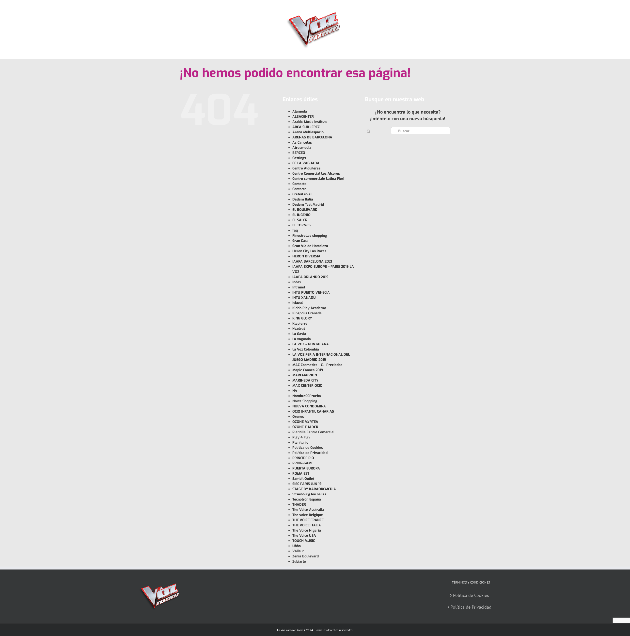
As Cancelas (302, 142)
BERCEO (298, 153)
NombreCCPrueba (306, 396)
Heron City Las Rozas (309, 251)
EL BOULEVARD (304, 209)
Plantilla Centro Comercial (313, 432)
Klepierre (299, 323)
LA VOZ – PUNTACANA (310, 344)
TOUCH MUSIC (303, 540)
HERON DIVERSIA (306, 256)
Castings (299, 158)
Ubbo (296, 546)
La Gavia (299, 334)
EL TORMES (301, 225)
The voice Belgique (307, 515)
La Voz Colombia (305, 349)
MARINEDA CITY (305, 380)
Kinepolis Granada (307, 313)
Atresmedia (301, 147)
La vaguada (301, 339)
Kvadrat (298, 328)
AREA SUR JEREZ (306, 127)
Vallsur (298, 551)
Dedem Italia (302, 199)
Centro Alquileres (306, 168)
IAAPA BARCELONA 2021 (312, 261)
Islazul (297, 303)
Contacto (299, 184)
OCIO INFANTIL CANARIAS (313, 411)
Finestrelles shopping (309, 235)
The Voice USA (304, 535)
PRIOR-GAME (302, 463)
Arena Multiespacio (308, 132)
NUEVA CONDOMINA (309, 406)
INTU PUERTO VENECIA (311, 292)
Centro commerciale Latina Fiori (318, 178)
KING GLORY (302, 318)
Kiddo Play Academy (309, 308)
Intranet (298, 287)
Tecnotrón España (306, 499)
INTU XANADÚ (304, 297)
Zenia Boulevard (305, 556)
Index (296, 282)
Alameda (299, 111)
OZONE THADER (305, 427)
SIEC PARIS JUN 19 (307, 484)
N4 (294, 390)
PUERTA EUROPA (306, 468)
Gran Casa (300, 240)
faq (295, 230)
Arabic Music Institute (310, 121)
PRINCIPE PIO (303, 458)
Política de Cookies (307, 447)
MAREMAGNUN (304, 375)
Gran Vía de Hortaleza (310, 246)
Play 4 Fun (301, 437)
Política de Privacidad (310, 453)
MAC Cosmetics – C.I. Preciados (317, 365)
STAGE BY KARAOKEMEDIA (314, 489)
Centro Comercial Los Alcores (316, 173)
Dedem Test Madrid (308, 204)
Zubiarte (299, 561)
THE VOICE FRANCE (308, 520)
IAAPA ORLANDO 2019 (310, 277)
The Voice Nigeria (306, 530)
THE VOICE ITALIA (306, 525)
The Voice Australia (308, 509)
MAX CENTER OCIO (307, 385)
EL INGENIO (301, 215)
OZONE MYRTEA (305, 421)
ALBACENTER (303, 116)
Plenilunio (300, 442)
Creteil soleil (302, 194)
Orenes (298, 416)
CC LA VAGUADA (305, 163)
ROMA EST (300, 473)
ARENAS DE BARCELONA (312, 137)
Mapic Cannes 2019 (307, 370)
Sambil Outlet (303, 478)
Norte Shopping (304, 401)
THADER (299, 504)
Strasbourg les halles (309, 494)
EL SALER (299, 220)
